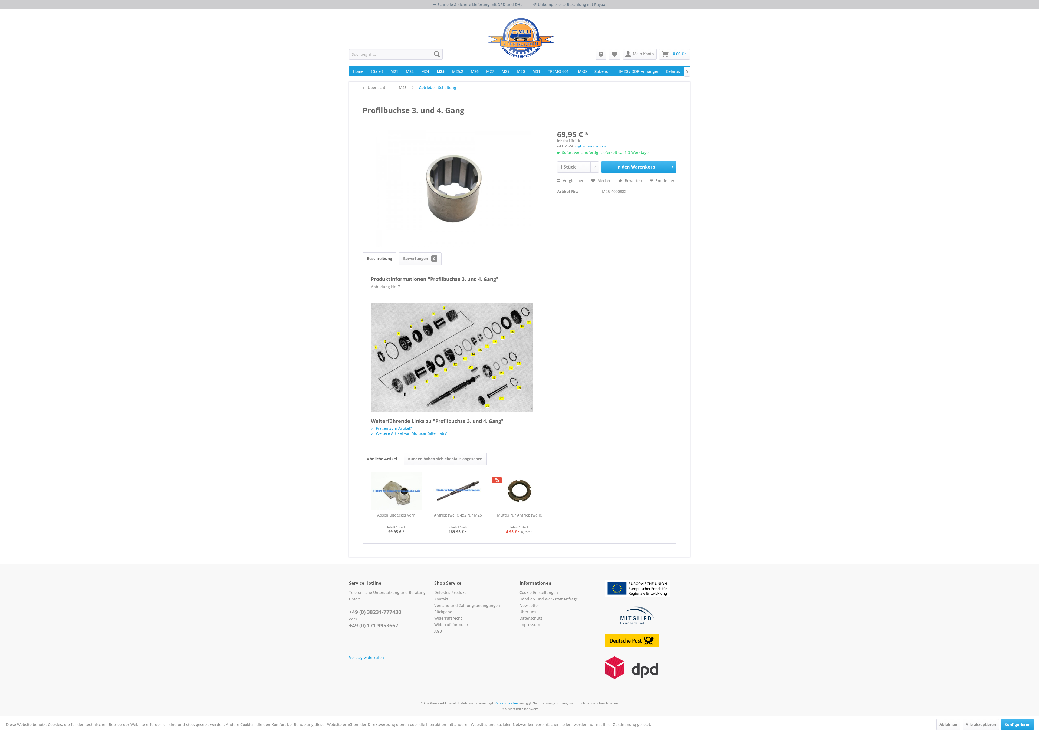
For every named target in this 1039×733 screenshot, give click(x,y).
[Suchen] (437, 54)
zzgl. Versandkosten (590, 146)
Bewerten (633, 180)
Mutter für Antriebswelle (519, 515)
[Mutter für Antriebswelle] (519, 491)
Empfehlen (665, 180)
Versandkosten (506, 703)
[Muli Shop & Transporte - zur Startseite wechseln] (521, 38)
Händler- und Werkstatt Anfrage (549, 598)
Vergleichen (573, 180)
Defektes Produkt (450, 592)
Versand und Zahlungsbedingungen (467, 605)
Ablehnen (948, 724)
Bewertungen (419, 258)
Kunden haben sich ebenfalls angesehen (445, 458)
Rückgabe (443, 611)
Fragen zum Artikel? (393, 428)
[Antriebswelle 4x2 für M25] (458, 491)
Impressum (530, 624)
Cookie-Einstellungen (539, 592)
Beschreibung (379, 258)
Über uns (528, 611)
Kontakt (441, 598)
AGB (438, 631)
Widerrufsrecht (448, 618)
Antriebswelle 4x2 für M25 (458, 515)
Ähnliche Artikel (382, 458)
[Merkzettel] (614, 54)
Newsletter (529, 605)
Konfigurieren (1017, 724)
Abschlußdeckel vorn (396, 515)
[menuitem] (396, 54)
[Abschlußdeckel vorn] (396, 491)
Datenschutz (531, 618)
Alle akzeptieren (981, 724)
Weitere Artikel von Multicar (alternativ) (411, 433)
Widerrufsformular (451, 624)
